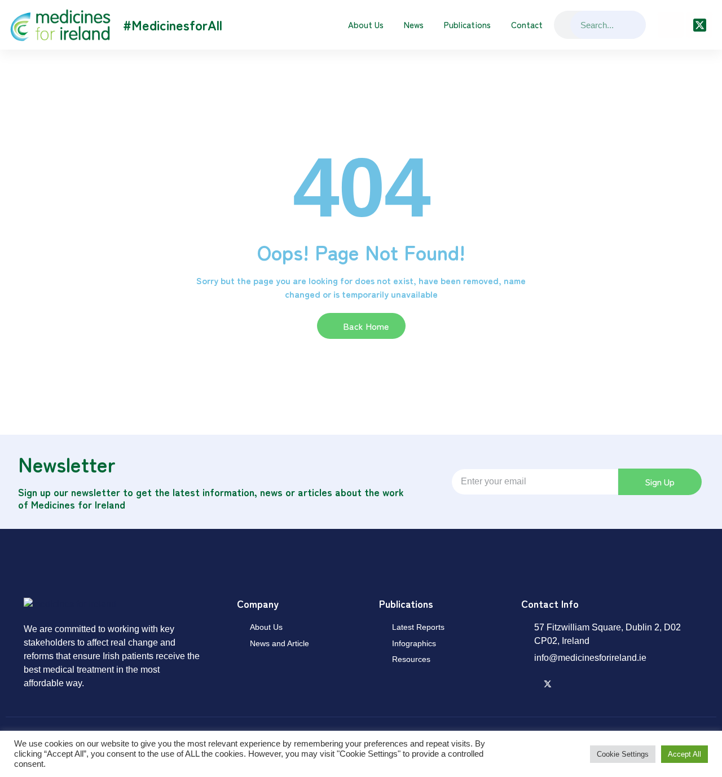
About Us (366, 24)
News (414, 24)
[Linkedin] (671, 25)
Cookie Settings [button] (623, 754)
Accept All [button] (684, 754)
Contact (527, 24)
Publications (467, 24)
